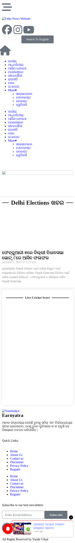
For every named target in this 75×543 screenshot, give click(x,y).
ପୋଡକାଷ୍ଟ (23, 97)
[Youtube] (29, 30)
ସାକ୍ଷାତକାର (24, 94)
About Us (16, 455)
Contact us (16, 458)
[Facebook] (7, 30)
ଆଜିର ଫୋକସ (17, 68)
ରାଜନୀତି (13, 79)
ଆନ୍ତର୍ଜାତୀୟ (15, 64)
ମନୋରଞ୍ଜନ (15, 72)
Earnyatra (12, 415)
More (11, 90)
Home (14, 451)
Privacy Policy (19, 465)
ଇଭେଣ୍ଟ (21, 101)
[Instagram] (18, 30)
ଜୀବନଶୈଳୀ (15, 75)
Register (15, 469)
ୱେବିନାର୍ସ (21, 104)
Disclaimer (17, 462)
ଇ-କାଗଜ (13, 86)
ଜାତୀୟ (12, 61)
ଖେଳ (11, 83)
